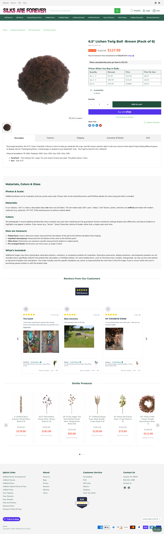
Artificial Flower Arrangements (14, 477)
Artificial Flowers (9, 480)
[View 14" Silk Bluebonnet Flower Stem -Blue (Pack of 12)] (96, 363)
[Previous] (17, 338)
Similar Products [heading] (82, 383)
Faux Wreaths (8, 499)
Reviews (46, 486)
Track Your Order (89, 493)
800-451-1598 (129, 480)
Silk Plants (19, 17)
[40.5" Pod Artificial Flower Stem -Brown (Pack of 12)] (46, 404)
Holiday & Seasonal (137, 17)
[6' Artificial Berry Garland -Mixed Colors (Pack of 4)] (21, 404)
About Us (46, 477)
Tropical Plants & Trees (34, 17)
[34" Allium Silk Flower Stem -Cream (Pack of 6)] (123, 404)
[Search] (117, 10)
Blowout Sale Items (153, 17)
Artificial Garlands (78, 17)
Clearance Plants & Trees (12, 509)
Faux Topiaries (8, 493)
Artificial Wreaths (94, 17)
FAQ (19, 3)
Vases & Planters (108, 17)
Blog (24, 3)
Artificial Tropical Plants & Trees (14, 486)
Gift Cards (87, 483)
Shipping (6, 3)
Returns (13, 3)
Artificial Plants (8, 483)
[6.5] (7, 127)
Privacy (45, 483)
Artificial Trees (50, 17)
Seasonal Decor (8, 506)
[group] (21, 419)
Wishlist (137, 11)
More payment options (124, 117)
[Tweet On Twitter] (93, 125)
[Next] (146, 338)
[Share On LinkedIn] (96, 125)
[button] (32, 341)
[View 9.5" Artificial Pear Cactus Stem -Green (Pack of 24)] (55, 363)
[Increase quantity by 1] (108, 104)
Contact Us (127, 483)
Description (19, 138)
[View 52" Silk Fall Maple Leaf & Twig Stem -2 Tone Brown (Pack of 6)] (137, 363)
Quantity (91, 99)
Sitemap (46, 490)
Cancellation (87, 477)
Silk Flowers (8, 17)
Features (50, 138)
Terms (45, 493)
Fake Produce (122, 17)
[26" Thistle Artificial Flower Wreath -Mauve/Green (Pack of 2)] (148, 404)
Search (5, 526)
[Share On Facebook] (89, 125)
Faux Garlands (8, 496)
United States (150, 519)
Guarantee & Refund (115, 138)
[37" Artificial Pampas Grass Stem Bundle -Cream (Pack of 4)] (97, 404)
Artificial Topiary (64, 17)
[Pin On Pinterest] (100, 125)
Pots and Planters (9, 503)
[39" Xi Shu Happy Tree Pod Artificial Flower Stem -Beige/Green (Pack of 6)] (72, 404)
